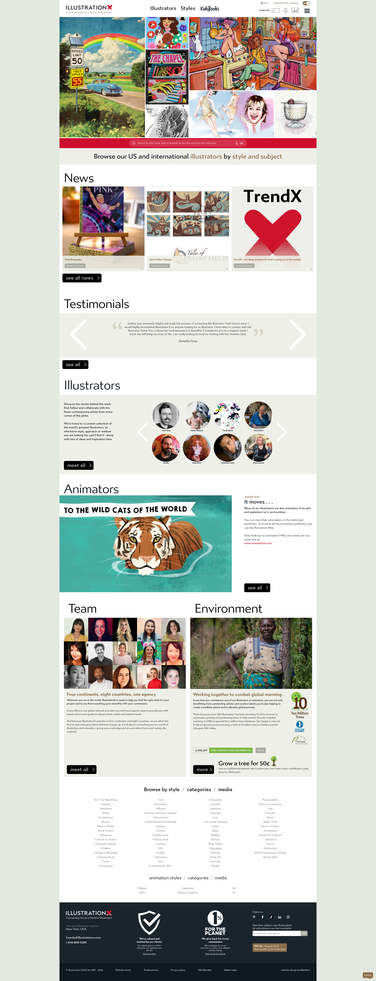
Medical (215, 835)
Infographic (215, 799)
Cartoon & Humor (105, 839)
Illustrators (163, 8)
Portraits (270, 813)
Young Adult (270, 857)
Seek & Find (270, 821)
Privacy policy (178, 970)
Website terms (123, 970)
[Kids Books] (210, 8)
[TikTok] (271, 918)
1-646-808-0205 (280, 3)
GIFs (160, 848)
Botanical (105, 835)
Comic (106, 861)
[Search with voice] (237, 143)
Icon (160, 861)
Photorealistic (270, 799)
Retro (270, 817)
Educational (161, 817)
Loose (215, 826)
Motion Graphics (188, 892)
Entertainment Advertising (160, 821)
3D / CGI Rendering (105, 799)
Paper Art (215, 857)
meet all (76, 465)
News (79, 178)
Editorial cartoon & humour (160, 813)
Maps (215, 830)
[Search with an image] (242, 143)
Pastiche (215, 861)
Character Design (105, 844)
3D (234, 892)
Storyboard (270, 830)
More (261, 750)
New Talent (215, 844)
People (215, 866)
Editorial (160, 808)
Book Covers (105, 830)
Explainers (188, 888)
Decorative (160, 804)
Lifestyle (215, 813)
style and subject (257, 156)
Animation (106, 808)
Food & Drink (160, 839)
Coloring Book (105, 857)
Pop (270, 808)
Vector (270, 844)
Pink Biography (73, 259)
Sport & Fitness (270, 826)
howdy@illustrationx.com (83, 937)
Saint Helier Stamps (160, 259)
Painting (215, 852)
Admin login (230, 970)
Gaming (160, 844)
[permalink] (142, 269)
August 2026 (266, 946)
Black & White (105, 826)
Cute (160, 799)
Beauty (105, 821)
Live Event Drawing (215, 821)
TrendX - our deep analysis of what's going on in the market (267, 259)
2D (234, 888)
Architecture (105, 817)
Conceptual (106, 866)
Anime (106, 813)
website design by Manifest (295, 970)
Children (106, 848)
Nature (215, 839)
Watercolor (270, 848)
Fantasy (160, 826)
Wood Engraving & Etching (270, 852)
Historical (160, 857)
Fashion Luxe (160, 835)
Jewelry (215, 804)
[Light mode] (306, 3)
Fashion (160, 830)
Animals (105, 804)
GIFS (142, 892)
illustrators (206, 156)
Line (215, 817)
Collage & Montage (105, 852)
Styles (188, 8)
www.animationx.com (258, 543)
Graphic (160, 852)
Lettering (215, 808)
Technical (270, 839)
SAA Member (205, 970)
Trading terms (151, 970)
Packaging (215, 848)
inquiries (294, 3)
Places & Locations (270, 804)
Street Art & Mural (270, 835)
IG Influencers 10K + (160, 866)
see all (73, 365)
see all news (79, 278)
